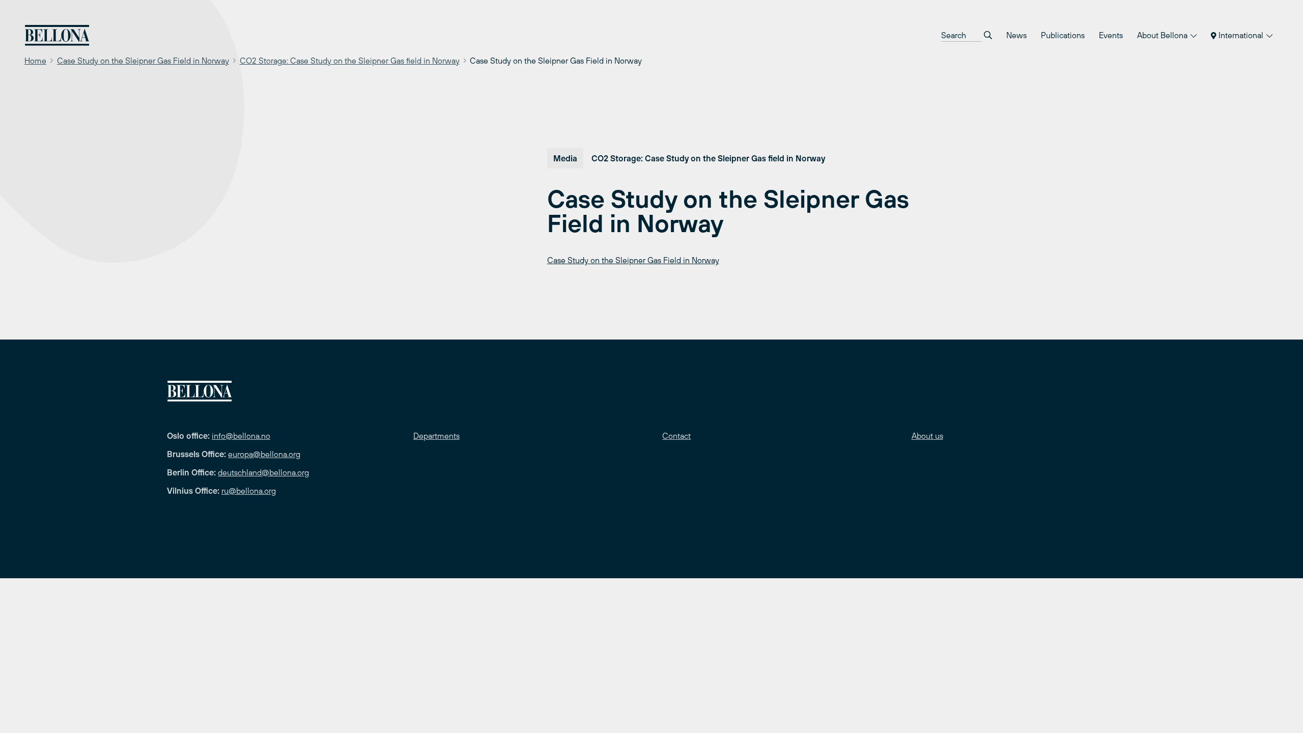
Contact (676, 435)
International (1240, 35)
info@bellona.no (241, 435)
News (1016, 35)
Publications (1063, 35)
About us (927, 435)
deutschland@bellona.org (263, 472)
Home (35, 60)
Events (1111, 35)
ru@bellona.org (248, 490)
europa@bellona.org (264, 454)
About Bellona (1163, 35)
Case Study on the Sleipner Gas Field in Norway (143, 60)
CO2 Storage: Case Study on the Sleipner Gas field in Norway (350, 60)
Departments (436, 435)
